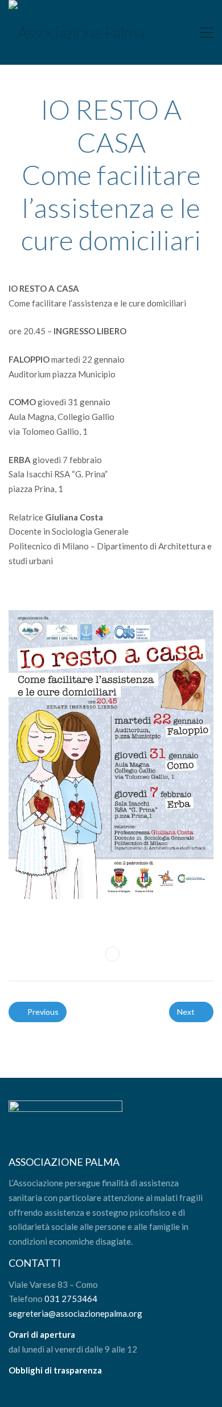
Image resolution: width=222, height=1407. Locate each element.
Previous (42, 1012)
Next (186, 1012)
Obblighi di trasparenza (55, 1370)
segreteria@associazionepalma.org (75, 1313)
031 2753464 (70, 1298)
